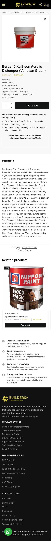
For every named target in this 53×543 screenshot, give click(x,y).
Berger (28, 250)
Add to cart (32, 105)
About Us (6, 498)
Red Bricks (7, 477)
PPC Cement (8, 460)
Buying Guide (8, 503)
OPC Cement (8, 464)
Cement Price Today (11, 430)
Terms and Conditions (12, 524)
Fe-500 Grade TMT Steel (13, 469)
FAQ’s (4, 506)
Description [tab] (8, 160)
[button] (45, 5)
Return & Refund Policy (12, 519)
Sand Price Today (10, 449)
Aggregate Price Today (13, 441)
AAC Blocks (7, 482)
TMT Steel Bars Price (12, 445)
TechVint (38, 534)
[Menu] (6, 5)
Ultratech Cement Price (13, 438)
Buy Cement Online (11, 434)
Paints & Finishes (16, 12)
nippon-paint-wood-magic (16, 316)
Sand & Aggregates (11, 486)
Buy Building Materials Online (15, 426)
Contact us (7, 511)
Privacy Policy (8, 515)
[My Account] (40, 5)
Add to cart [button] (25, 325)
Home (4, 12)
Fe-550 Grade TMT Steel (13, 473)
